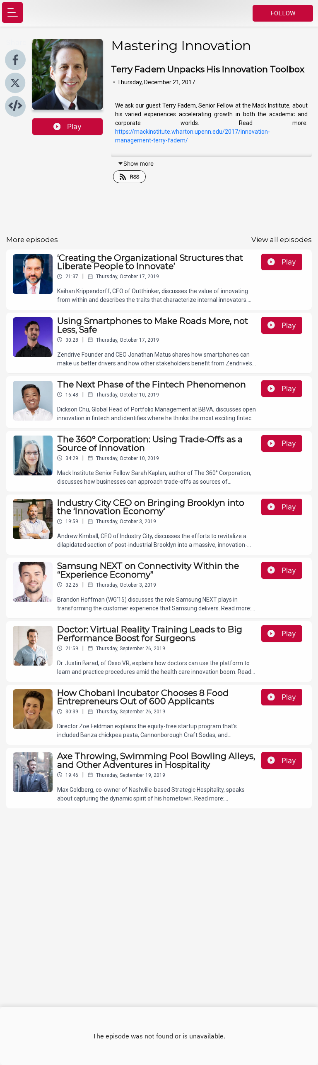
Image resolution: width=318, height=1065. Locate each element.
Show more (138, 163)
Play (74, 126)
